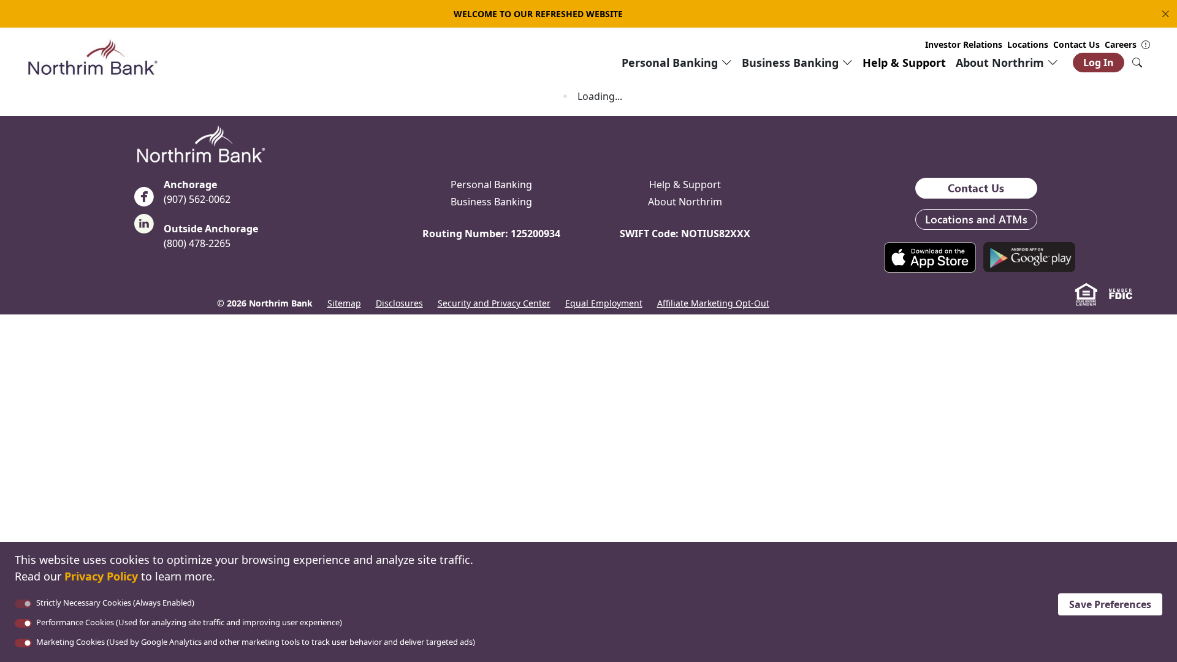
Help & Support (904, 62)
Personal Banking (491, 184)
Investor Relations (963, 44)
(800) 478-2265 (197, 243)
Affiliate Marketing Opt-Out (713, 303)
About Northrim (685, 201)
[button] (1163, 14)
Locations (1027, 44)
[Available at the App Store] (930, 256)
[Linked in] (144, 227)
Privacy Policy (101, 576)
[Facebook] (144, 200)
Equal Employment (603, 303)
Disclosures (399, 303)
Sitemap (344, 303)
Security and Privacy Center (494, 303)
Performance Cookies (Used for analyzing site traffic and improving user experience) (189, 622)
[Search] (1137, 62)
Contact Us (1076, 44)
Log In (1098, 62)
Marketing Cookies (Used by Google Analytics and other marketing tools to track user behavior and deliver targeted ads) (255, 641)
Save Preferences (1110, 604)
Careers (1121, 44)
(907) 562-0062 (197, 199)
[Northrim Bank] (92, 56)
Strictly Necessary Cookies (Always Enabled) (115, 602)
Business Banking (491, 201)
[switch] (23, 623)
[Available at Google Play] (1029, 256)
